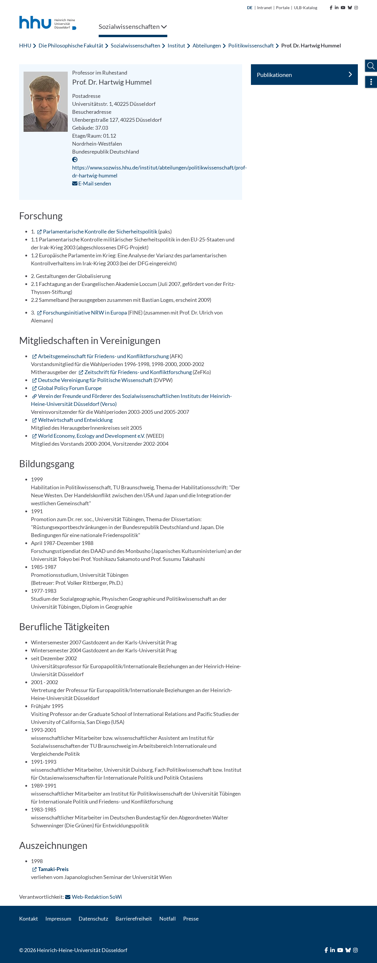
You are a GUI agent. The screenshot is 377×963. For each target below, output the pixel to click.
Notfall (167, 918)
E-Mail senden (94, 183)
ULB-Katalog (305, 7)
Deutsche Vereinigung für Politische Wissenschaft (95, 380)
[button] (371, 66)
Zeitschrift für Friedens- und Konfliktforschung (138, 372)
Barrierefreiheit (133, 918)
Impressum (58, 918)
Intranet (264, 7)
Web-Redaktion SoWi (97, 896)
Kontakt (28, 918)
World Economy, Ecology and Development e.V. (91, 435)
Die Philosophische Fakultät (71, 45)
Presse (191, 918)
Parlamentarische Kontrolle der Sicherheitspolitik (100, 231)
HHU (25, 45)
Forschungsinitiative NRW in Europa (85, 312)
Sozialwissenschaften (135, 45)
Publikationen (274, 74)
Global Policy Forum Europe (70, 388)
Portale (283, 7)
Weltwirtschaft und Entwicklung (75, 420)
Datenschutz (93, 918)
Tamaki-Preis (53, 869)
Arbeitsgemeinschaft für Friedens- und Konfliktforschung (103, 356)
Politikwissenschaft (251, 45)
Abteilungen (207, 45)
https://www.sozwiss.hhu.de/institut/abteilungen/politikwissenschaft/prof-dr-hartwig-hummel (159, 171)
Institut (176, 45)
